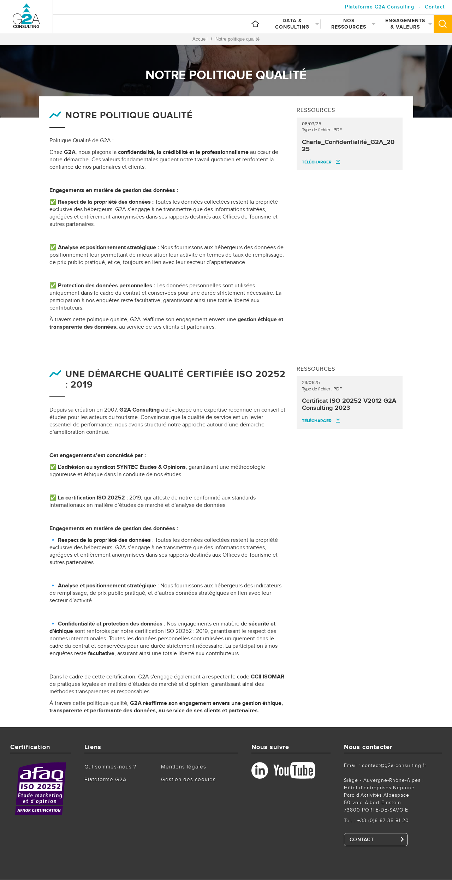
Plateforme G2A (105, 780)
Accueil (200, 39)
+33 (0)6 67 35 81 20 (383, 821)
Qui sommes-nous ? (110, 767)
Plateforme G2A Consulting (379, 7)
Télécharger (317, 162)
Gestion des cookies (188, 780)
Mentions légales (183, 767)
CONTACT (362, 840)
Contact (435, 7)
